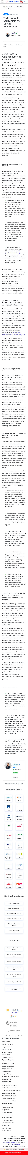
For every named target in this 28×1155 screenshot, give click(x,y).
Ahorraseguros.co (7, 1117)
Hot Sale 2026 (6, 1128)
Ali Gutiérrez (18, 770)
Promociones (6, 1125)
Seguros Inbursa (7, 1047)
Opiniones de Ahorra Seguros (15, 1010)
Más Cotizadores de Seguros (14, 896)
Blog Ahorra (5, 1109)
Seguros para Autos (8, 1063)
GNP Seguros (6, 1041)
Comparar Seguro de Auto (14, 783)
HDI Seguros (6, 1055)
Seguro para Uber (7, 1069)
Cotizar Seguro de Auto (9, 1088)
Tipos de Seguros (8, 1060)
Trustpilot (14, 1012)
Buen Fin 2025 (6, 1130)
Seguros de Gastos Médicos (10, 1076)
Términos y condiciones (10, 1142)
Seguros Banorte (7, 1057)
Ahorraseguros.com (8, 1123)
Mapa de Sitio (6, 1081)
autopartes (10, 316)
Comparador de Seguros (9, 1085)
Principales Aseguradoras (10, 1038)
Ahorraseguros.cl (7, 1115)
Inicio (4, 6)
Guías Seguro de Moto (9, 1096)
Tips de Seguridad (7, 1107)
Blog (8, 6)
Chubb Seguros (7, 1052)
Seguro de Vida (6, 1079)
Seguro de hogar (7, 1074)
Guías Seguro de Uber (9, 1098)
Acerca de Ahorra (7, 1103)
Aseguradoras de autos (14, 789)
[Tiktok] (15, 1035)
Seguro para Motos (8, 1066)
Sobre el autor (16, 766)
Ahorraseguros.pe (7, 1120)
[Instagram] (12, 1035)
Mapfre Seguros (7, 1049)
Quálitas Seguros (7, 1044)
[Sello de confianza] (13, 1025)
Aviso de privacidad (14, 1144)
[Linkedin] (18, 1035)
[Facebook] (6, 1035)
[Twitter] (9, 1035)
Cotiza (25, 2)
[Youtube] (21, 1035)
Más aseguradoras (14, 940)
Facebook (15, 777)
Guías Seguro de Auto (8, 1093)
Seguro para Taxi (7, 1071)
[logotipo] (14, 1031)
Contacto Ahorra (7, 1112)
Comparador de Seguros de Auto (12, 1090)
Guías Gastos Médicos (9, 1101)
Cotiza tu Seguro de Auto (13, 1153)
